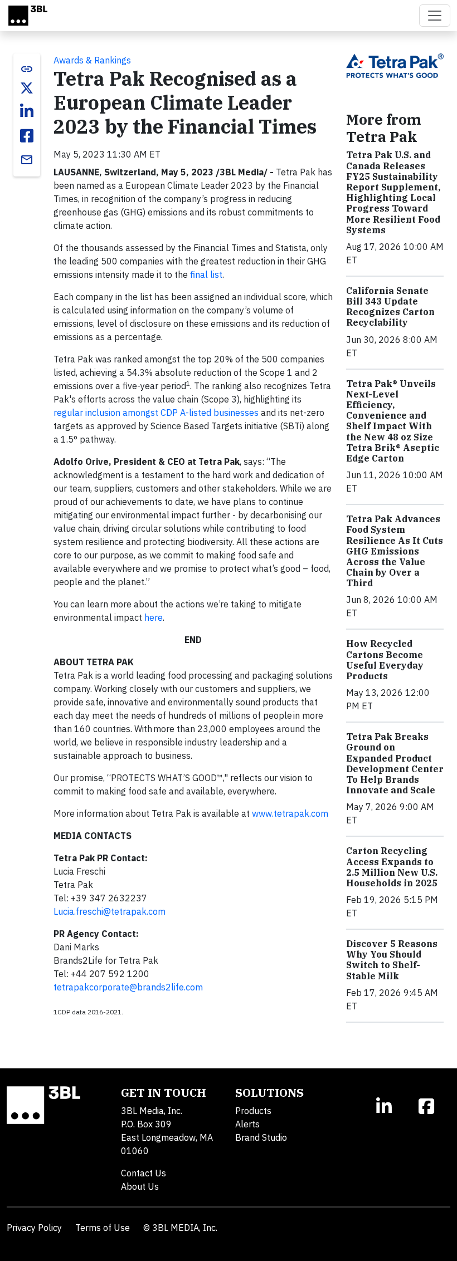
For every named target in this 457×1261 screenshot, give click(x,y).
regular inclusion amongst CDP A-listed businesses (156, 412)
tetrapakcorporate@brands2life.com (128, 987)
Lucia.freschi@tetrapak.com (110, 911)
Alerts (247, 1124)
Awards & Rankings (92, 60)
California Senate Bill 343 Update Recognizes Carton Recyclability (390, 306)
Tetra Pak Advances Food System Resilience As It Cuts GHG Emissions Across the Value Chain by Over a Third (394, 550)
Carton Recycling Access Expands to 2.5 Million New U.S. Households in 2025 (391, 867)
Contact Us (143, 1173)
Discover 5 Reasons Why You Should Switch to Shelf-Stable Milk (391, 960)
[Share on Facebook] (26, 136)
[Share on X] (26, 88)
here (153, 617)
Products (253, 1110)
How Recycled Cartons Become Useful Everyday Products (385, 659)
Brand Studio (261, 1137)
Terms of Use (102, 1227)
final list (206, 274)
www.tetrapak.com (290, 813)
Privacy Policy (34, 1227)
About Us (140, 1186)
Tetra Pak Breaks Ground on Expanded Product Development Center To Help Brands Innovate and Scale (395, 763)
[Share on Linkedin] (26, 111)
